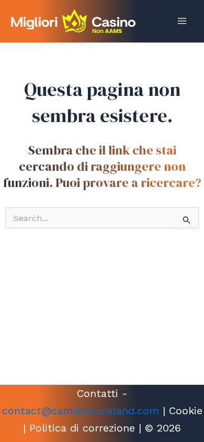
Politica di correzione (82, 428)
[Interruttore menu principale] (182, 20)
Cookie (185, 410)
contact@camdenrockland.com (80, 410)
